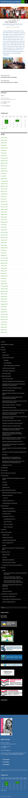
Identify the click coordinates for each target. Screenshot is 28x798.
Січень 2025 (3, 176)
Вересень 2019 (4, 319)
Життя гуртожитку (8, 524)
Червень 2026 (4, 140)
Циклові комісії (6, 554)
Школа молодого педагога (9, 562)
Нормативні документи (9, 519)
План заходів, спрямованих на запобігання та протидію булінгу (13, 445)
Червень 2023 (4, 214)
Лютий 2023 (3, 224)
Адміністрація (5, 355)
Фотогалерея (4, 615)
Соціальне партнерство (8, 500)
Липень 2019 (4, 324)
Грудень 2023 (4, 201)
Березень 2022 (4, 247)
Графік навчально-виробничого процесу (12, 492)
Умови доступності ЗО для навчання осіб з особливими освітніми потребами (12, 429)
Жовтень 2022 (4, 235)
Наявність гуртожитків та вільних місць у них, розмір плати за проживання (13, 413)
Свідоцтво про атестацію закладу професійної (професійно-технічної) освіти (13, 385)
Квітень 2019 (4, 332)
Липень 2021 (4, 265)
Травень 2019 (4, 329)
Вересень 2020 (4, 291)
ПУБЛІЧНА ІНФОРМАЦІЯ (6, 376)
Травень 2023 (4, 217)
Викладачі (6, 360)
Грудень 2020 (4, 283)
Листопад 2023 (4, 204)
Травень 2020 (4, 299)
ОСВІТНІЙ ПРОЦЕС (5, 475)
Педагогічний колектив (8, 357)
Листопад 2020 (4, 286)
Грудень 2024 (4, 178)
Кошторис (4, 454)
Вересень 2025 (4, 163)
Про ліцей (3, 349)
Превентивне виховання (8, 508)
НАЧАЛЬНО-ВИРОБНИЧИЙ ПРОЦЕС (8, 490)
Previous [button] (2, 12)
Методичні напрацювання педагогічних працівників (12, 585)
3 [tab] (12, 20)
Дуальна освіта (6, 487)
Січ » (5, 128)
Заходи (4, 545)
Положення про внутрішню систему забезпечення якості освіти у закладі (14, 417)
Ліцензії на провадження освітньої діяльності (13, 381)
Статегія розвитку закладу (8, 368)
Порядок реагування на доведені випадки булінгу (14, 452)
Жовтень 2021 (4, 260)
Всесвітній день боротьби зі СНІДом (9, 81)
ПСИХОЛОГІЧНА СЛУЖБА (6, 532)
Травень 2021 (4, 270)
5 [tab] (15, 20)
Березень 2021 (4, 276)
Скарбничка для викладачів (9, 540)
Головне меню (26, 1)
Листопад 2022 (4, 232)
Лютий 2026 (3, 150)
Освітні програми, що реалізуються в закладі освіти (13, 394)
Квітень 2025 (4, 168)
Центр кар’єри (4, 470)
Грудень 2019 (4, 311)
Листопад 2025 (4, 158)
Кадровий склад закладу (8, 390)
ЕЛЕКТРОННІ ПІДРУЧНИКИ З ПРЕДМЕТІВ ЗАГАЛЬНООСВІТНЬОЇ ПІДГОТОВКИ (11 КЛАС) (13, 578)
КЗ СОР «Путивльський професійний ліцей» (11, 1)
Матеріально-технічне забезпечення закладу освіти (14, 410)
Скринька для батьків (7, 537)
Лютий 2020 (3, 306)
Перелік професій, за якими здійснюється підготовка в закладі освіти (12, 398)
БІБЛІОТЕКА (3, 567)
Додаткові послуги (7, 465)
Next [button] (26, 12)
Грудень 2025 (4, 155)
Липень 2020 (4, 293)
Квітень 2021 (4, 273)
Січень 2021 (3, 281)
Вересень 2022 (4, 237)
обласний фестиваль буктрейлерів (9, 76)
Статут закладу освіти (7, 378)
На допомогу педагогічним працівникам (12, 565)
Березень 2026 (4, 147)
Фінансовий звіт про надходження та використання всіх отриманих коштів (11, 458)
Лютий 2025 (3, 173)
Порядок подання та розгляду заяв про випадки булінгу (14, 449)
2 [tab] (10, 20)
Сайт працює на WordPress (6, 796)
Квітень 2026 (4, 145)
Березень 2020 (4, 304)
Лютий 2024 (3, 196)
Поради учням (5, 534)
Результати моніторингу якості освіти (11, 420)
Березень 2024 (4, 194)
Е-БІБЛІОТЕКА (5, 588)
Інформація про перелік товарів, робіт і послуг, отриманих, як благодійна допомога (13, 462)
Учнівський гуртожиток (8, 516)
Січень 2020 (3, 309)
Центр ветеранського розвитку (8, 473)
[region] (14, 13)
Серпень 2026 (4, 137)
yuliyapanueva (16, 27)
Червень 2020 (4, 296)
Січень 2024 (3, 199)
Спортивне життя (6, 513)
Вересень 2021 (4, 263)
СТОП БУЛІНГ (3, 529)
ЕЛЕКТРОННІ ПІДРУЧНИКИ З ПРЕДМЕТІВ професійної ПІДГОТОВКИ (15, 574)
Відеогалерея (4, 617)
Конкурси (4, 482)
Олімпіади (4, 484)
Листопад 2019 (4, 314)
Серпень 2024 (4, 188)
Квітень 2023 (4, 219)
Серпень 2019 (4, 322)
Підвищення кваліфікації (8, 559)
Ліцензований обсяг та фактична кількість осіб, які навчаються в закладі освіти (14, 402)
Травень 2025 (4, 165)
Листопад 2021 (4, 258)
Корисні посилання (7, 591)
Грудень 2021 (4, 255)
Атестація (4, 557)
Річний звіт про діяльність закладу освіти (12, 423)
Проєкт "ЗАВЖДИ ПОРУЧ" (11, 22)
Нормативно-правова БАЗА (8, 370)
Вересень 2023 (4, 209)
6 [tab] (17, 20)
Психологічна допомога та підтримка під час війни (13, 549)
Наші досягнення (6, 373)
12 (6, 122)
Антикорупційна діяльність (9, 601)
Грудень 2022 (4, 229)
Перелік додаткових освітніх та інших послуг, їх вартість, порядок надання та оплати (14, 438)
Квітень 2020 (4, 301)
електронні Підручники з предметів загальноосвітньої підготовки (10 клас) (13, 581)
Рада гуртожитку (8, 521)
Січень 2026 (3, 153)
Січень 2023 (3, 227)
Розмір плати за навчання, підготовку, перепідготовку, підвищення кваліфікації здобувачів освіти (12, 434)
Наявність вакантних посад (9, 407)
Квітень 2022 (4, 245)
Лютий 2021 (3, 278)
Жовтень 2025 (4, 160)
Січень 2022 (3, 252)
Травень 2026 (4, 142)
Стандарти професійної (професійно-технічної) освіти (13, 479)
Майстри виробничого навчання (12, 365)
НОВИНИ (3, 347)
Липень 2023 (4, 211)
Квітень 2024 (4, 191)
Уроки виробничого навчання (9, 503)
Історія (3, 352)
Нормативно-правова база (8, 596)
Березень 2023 (4, 222)
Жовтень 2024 (4, 183)
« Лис (2, 128)
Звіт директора (4, 467)
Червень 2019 (4, 327)
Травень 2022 (4, 242)
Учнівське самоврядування (9, 511)
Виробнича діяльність (7, 495)
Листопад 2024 (4, 181)
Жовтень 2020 (4, 288)
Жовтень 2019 (4, 317)
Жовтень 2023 (4, 206)
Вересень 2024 (4, 186)
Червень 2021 (4, 268)
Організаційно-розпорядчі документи (11, 599)
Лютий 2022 (3, 250)
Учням (3, 570)
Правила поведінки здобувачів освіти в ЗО (12, 441)
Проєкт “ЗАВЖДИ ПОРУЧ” (7, 542)
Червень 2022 (4, 240)
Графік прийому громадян (7, 344)
